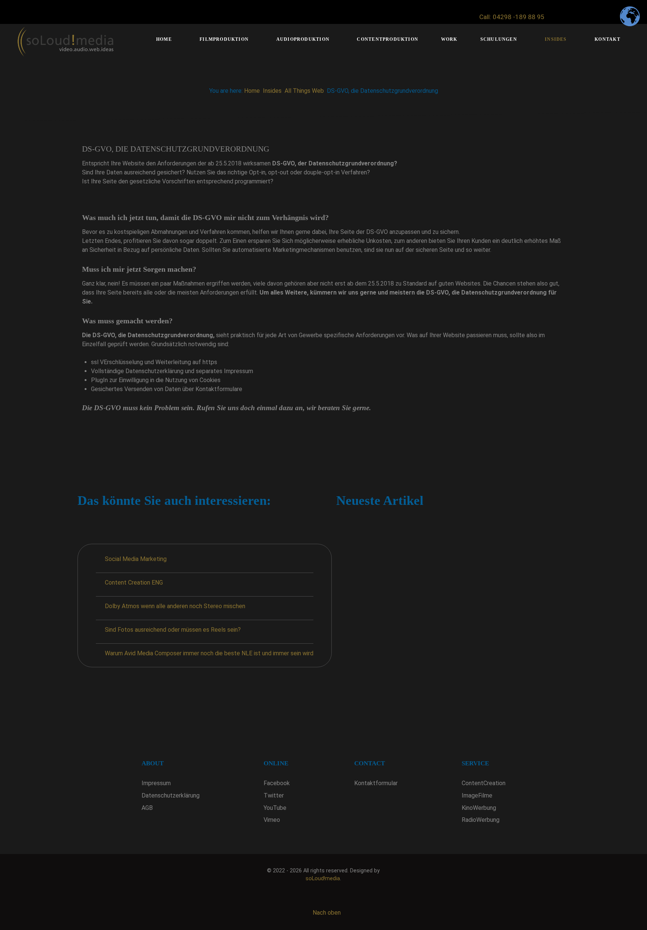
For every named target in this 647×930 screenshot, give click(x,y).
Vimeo (272, 819)
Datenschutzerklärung (171, 795)
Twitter (274, 795)
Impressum (156, 783)
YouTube (275, 807)
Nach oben (326, 912)
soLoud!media (323, 878)
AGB (147, 807)
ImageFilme (477, 795)
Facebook (277, 783)
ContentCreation (483, 783)
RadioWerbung (480, 819)
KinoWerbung (479, 807)
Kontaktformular (376, 783)
